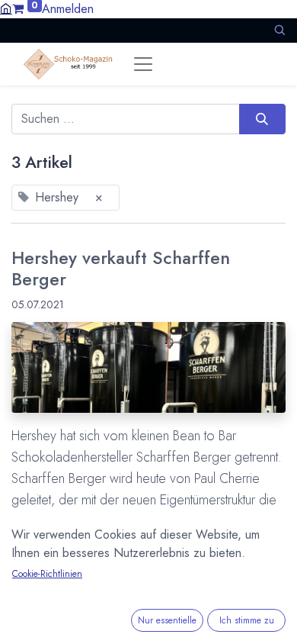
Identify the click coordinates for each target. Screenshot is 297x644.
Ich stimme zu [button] (246, 620)
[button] (279, 30)
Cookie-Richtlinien (47, 574)
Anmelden (68, 9)
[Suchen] (262, 119)
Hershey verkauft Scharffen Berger (120, 269)
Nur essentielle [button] (167, 620)
